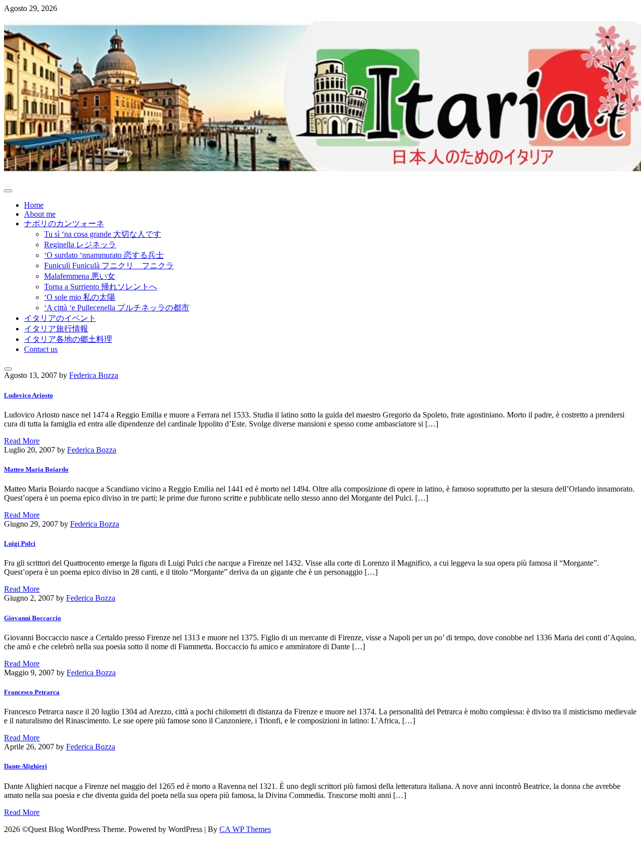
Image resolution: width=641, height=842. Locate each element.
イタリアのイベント (60, 318)
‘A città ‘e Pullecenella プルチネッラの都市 (116, 307)
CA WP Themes (245, 829)
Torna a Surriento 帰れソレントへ (100, 286)
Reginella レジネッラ (80, 244)
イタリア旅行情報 (56, 328)
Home (34, 205)
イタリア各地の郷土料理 (68, 339)
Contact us (41, 349)
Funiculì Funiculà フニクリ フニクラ (109, 265)
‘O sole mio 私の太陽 (79, 297)
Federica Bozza (93, 375)
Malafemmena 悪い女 (79, 276)
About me (40, 214)
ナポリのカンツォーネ (64, 223)
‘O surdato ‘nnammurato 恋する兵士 (104, 255)
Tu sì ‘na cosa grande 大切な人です (102, 234)
